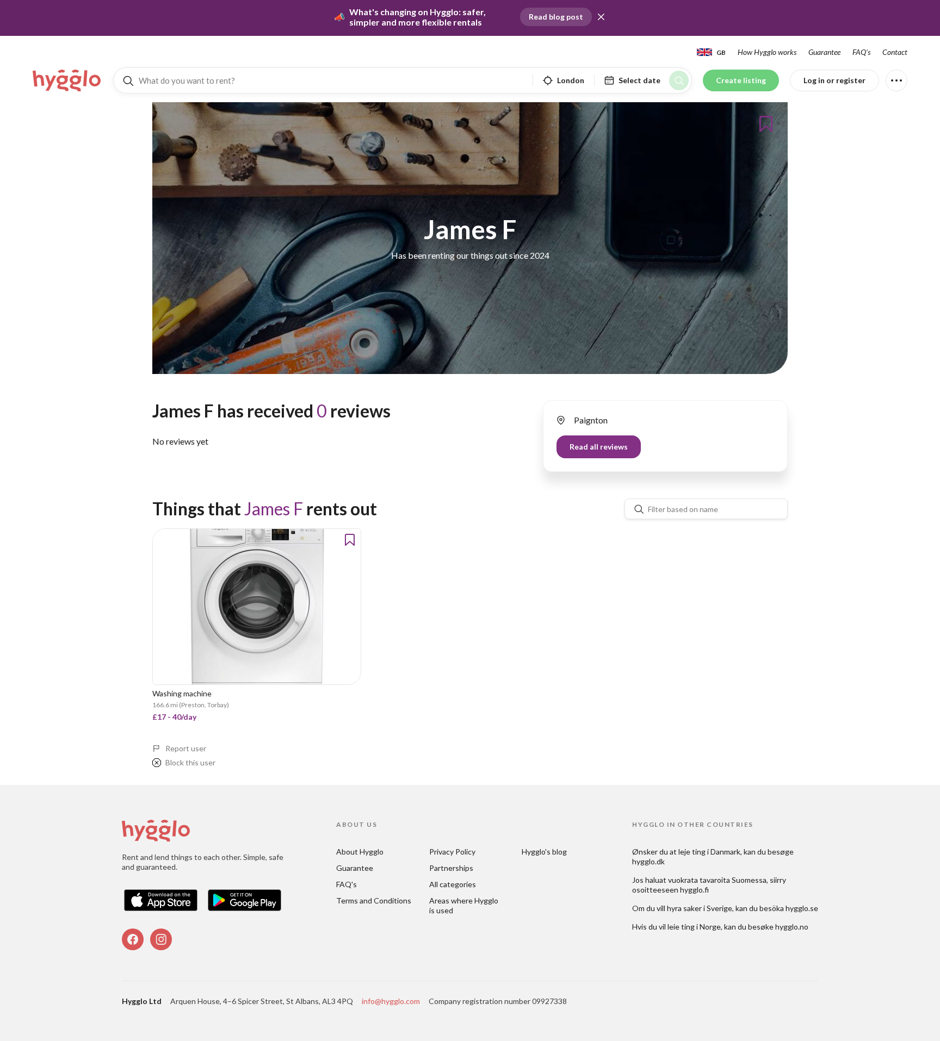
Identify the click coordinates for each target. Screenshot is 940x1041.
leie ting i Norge (694, 926)
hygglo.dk (648, 861)
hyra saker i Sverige (699, 908)
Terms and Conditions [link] (373, 900)
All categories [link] (452, 884)
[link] (67, 80)
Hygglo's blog (544, 851)
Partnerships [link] (451, 867)
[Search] (679, 80)
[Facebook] (133, 939)
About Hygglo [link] (360, 851)
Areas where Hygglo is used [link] (464, 905)
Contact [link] (894, 52)
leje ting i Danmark (709, 851)
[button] (601, 17)
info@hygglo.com (391, 1001)
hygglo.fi (694, 889)
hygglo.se (802, 908)
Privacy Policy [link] (452, 851)
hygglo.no (791, 926)
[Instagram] (161, 939)
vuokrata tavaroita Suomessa (717, 879)
